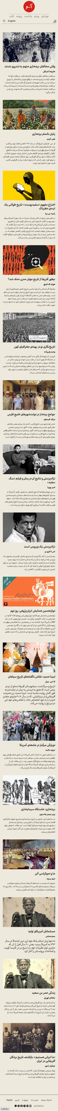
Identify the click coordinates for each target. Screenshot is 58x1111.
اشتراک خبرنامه (46, 1100)
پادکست (28, 16)
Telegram (24, 1106)
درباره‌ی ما (25, 1100)
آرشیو (17, 1100)
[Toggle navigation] (54, 21)
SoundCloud (27, 1106)
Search (4, 20)
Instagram (18, 1106)
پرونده (19, 16)
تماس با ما (34, 1100)
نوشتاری (45, 16)
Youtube (30, 1106)
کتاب (11, 16)
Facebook (21, 1106)
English (11, 20)
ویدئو (36, 16)
